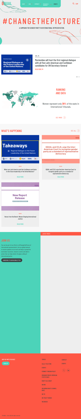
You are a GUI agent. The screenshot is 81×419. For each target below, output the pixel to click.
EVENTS (64, 363)
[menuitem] (25, 4)
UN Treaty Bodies (47, 398)
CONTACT (64, 360)
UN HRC (44, 385)
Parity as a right (47, 381)
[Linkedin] (68, 370)
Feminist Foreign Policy (49, 371)
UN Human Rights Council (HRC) (49, 389)
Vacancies (45, 402)
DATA (30, 4)
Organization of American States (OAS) (49, 376)
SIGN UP (6, 363)
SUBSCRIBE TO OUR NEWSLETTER (12, 260)
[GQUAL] (7, 4)
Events (44, 368)
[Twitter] (64, 370)
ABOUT (23, 4)
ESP (77, 4)
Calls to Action (46, 364)
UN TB (43, 394)
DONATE (56, 4)
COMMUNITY (37, 4)
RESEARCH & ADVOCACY (46, 4)
